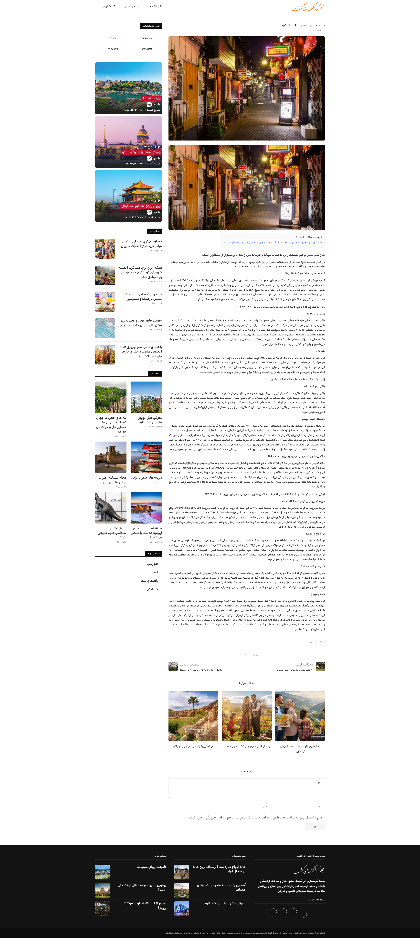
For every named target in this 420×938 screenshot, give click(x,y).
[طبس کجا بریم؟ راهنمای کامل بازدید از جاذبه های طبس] (193, 716)
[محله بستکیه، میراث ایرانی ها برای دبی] (110, 457)
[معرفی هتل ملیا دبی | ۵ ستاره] (181, 908)
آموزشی (152, 564)
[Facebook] (304, 915)
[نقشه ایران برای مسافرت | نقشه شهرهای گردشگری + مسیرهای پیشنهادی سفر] (300, 716)
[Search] (96, 6)
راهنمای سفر (132, 6)
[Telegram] (274, 915)
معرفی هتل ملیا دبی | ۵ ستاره (225, 903)
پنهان (299, 237)
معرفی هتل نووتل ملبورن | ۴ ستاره (149, 420)
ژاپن (311, 641)
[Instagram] (284, 915)
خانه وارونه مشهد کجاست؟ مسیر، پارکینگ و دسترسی (143, 296)
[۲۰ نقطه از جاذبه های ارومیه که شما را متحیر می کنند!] (146, 508)
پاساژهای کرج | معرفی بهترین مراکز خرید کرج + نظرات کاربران (141, 243)
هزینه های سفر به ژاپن (146, 477)
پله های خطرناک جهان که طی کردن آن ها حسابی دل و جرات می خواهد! (111, 425)
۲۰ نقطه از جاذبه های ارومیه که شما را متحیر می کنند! (146, 533)
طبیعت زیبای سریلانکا (151, 867)
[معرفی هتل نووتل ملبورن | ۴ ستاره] (146, 397)
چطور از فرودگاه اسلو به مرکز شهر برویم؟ (143, 905)
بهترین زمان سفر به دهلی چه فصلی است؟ (142, 887)
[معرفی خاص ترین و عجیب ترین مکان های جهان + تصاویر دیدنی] (105, 328)
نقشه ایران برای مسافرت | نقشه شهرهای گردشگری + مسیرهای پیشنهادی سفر (140, 272)
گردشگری (109, 6)
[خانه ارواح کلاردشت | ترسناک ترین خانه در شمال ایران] (181, 872)
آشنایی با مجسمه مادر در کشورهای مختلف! (221, 887)
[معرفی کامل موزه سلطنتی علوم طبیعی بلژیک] (110, 508)
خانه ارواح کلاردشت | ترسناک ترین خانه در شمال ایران (219, 869)
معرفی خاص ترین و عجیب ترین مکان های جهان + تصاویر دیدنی (140, 323)
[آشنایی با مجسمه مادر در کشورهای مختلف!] (181, 890)
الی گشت (178, 933)
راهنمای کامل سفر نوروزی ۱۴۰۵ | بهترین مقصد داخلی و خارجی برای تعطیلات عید (140, 352)
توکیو (321, 641)
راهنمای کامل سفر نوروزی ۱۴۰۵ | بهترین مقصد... (246, 746)
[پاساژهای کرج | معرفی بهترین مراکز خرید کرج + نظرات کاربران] (105, 249)
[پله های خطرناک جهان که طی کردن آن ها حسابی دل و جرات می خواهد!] (110, 397)
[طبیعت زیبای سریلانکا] (102, 872)
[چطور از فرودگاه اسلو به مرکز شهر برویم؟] (102, 908)
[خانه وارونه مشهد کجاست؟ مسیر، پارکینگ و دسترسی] (105, 302)
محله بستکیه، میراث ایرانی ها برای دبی (112, 480)
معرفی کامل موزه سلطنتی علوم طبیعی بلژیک (112, 533)
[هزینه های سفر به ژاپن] (146, 457)
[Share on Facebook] (241, 655)
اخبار (154, 572)
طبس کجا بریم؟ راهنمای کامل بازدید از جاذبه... (193, 746)
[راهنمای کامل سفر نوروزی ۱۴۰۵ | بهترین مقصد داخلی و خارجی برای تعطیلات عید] (247, 716)
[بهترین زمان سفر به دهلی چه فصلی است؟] (102, 890)
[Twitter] (294, 915)
